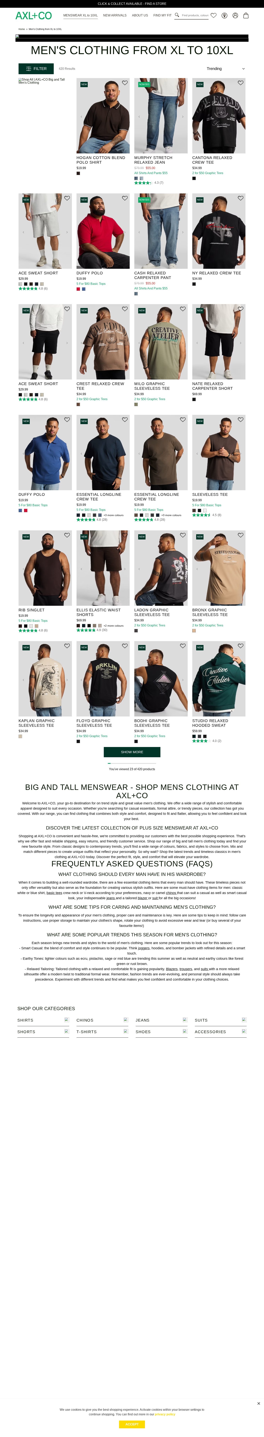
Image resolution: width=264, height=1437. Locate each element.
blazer (143, 898)
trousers (186, 969)
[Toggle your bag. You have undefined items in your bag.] (246, 15)
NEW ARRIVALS (115, 15)
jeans (111, 898)
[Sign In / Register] (235, 15)
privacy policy (165, 1414)
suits (205, 969)
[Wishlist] (213, 15)
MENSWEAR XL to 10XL (80, 15)
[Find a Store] (224, 15)
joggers (144, 948)
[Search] (178, 15)
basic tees (54, 893)
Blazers (172, 969)
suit (155, 898)
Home (22, 29)
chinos (171, 893)
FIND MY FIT (162, 15)
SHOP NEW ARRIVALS (132, 3)
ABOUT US (140, 15)
